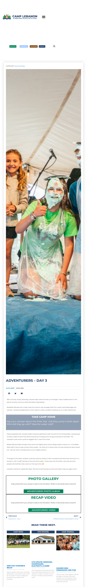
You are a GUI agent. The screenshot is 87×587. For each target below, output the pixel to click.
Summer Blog (20, 66)
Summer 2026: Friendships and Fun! (66, 569)
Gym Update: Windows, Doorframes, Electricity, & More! (42, 564)
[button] (43, 17)
